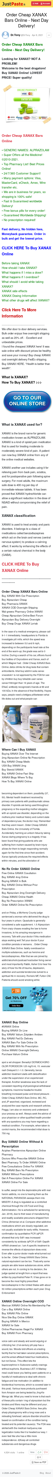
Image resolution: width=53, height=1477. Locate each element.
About (48, 1472)
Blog (42, 1472)
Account (46, 3)
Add (36, 3)
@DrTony (25, 35)
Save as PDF (40, 1462)
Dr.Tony (15, 35)
